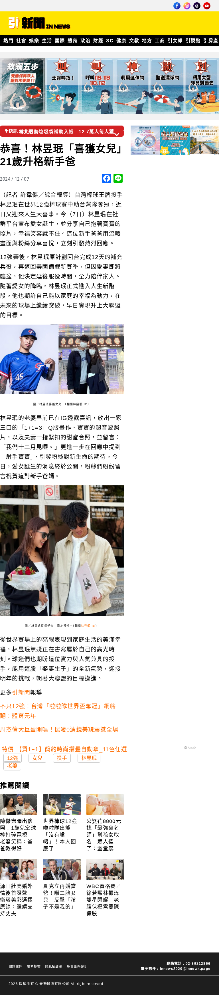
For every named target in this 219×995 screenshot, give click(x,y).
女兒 (37, 758)
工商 (160, 40)
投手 (62, 758)
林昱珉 (89, 758)
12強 (12, 758)
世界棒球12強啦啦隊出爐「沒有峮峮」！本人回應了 (60, 834)
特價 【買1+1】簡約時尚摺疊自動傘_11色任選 (64, 749)
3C (109, 40)
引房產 (210, 40)
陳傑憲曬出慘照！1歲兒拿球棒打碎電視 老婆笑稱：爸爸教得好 (18, 834)
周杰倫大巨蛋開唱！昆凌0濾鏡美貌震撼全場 (59, 729)
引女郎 (175, 40)
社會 (21, 40)
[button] (126, 129)
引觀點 (193, 40)
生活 (47, 40)
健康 (121, 40)
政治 (85, 40)
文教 (134, 40)
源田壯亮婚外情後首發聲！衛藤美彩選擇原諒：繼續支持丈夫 (16, 900)
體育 (73, 40)
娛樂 (34, 40)
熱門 (8, 40)
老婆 (12, 766)
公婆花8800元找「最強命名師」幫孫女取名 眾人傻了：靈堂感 (103, 834)
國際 (60, 40)
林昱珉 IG (88, 625)
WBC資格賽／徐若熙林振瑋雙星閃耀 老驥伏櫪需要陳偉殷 (103, 900)
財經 (98, 40)
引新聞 (21, 692)
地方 (147, 40)
